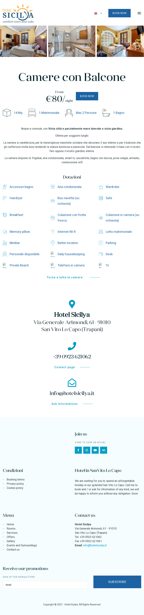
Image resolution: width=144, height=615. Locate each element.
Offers (11, 537)
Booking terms (16, 479)
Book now (119, 13)
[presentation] (21, 41)
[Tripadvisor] (103, 450)
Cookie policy (15, 488)
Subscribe (117, 582)
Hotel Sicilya (71, 604)
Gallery (11, 541)
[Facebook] (78, 450)
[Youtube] (95, 450)
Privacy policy (15, 483)
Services (12, 532)
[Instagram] (86, 450)
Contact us (13, 549)
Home (10, 524)
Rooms (11, 528)
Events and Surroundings (22, 545)
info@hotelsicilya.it (95, 545)
